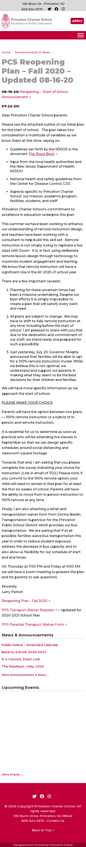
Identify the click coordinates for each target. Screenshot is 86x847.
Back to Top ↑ (43, 830)
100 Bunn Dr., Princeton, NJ (43, 4)
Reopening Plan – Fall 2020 (24, 601)
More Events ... (12, 774)
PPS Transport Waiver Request (28, 610)
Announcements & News (32, 52)
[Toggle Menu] (80, 35)
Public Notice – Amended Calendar (30, 645)
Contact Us (55, 821)
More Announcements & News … (25, 674)
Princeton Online (61, 844)
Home (6, 52)
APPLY (77, 21)
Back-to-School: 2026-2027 (24, 652)
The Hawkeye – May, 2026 (23, 666)
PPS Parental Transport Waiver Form (33, 625)
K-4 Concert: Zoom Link (21, 659)
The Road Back (41, 154)
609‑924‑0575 (32, 9)
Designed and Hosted (28, 844)
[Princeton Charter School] (27, 20)
